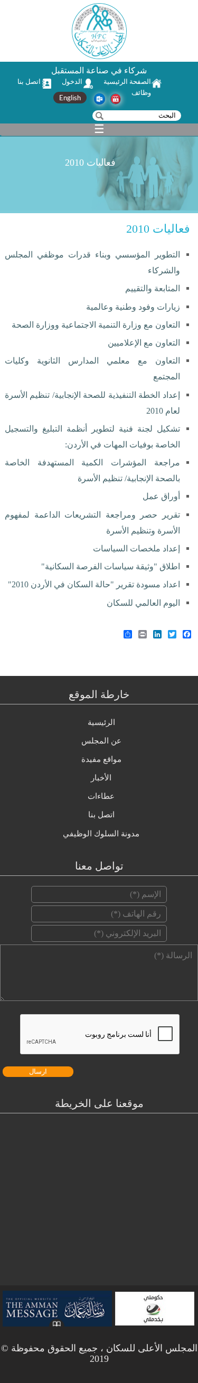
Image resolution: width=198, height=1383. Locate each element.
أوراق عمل (161, 496)
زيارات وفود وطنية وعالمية (133, 306)
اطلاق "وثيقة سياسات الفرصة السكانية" (110, 566)
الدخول (72, 81)
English (70, 97)
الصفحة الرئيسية (127, 81)
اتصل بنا (29, 81)
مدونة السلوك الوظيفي (101, 833)
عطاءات (101, 796)
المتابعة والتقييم (152, 288)
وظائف (141, 93)
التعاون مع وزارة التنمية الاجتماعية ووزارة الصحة (96, 324)
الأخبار (101, 778)
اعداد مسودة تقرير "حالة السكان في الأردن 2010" (94, 584)
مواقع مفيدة (101, 759)
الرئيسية (101, 722)
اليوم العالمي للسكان (143, 602)
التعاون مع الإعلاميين (144, 342)
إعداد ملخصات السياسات (136, 548)
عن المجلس (101, 741)
